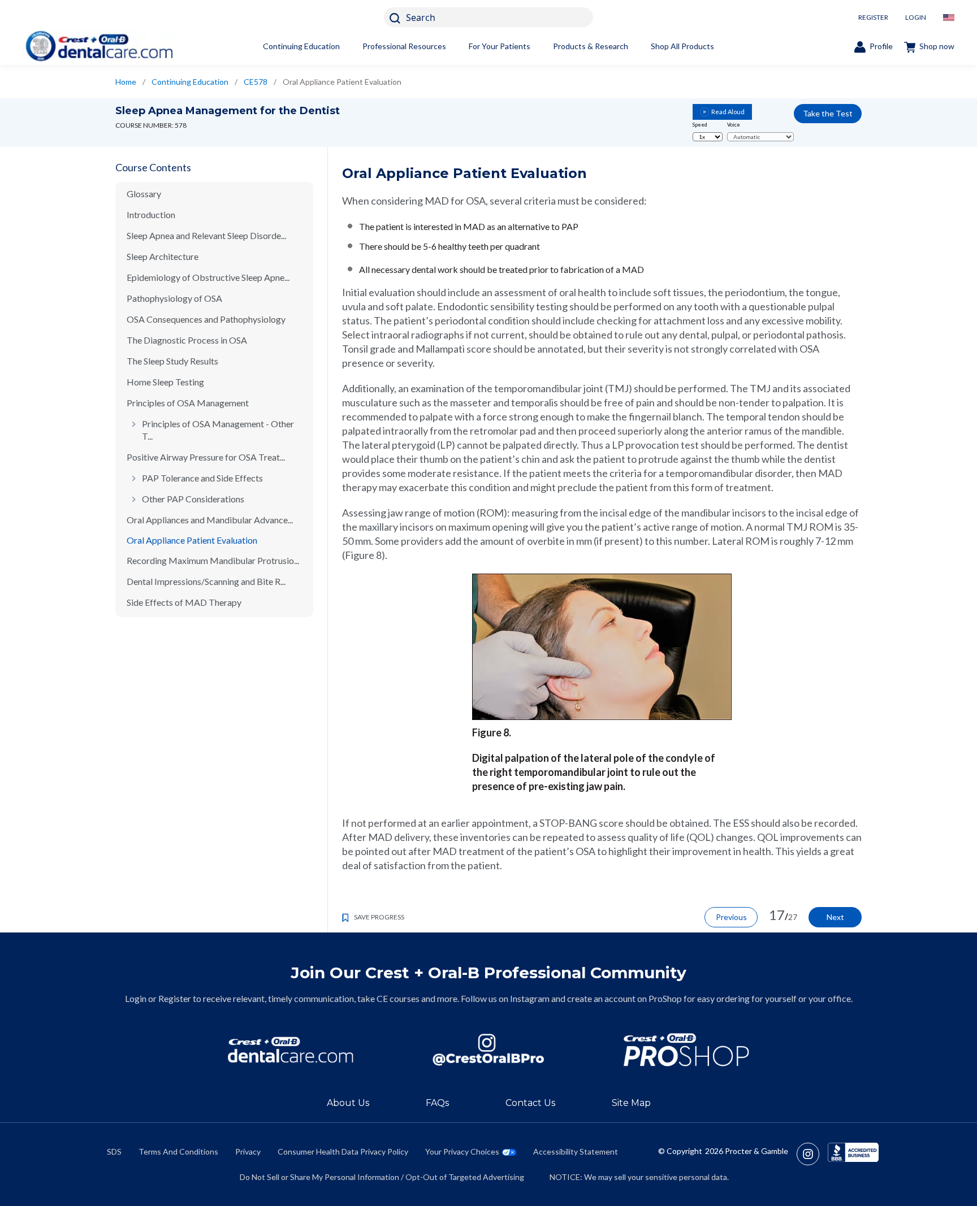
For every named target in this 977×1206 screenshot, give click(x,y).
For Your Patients (499, 46)
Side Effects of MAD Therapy (184, 602)
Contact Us (530, 1102)
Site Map (631, 1102)
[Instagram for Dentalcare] (488, 1050)
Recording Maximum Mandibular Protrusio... (213, 560)
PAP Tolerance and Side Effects (202, 477)
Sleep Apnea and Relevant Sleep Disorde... (206, 235)
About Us (348, 1102)
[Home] (99, 46)
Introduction (151, 214)
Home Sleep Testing (165, 381)
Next (835, 917)
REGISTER (873, 17)
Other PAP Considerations (193, 498)
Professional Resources (404, 46)
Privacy (248, 1151)
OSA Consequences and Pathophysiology (206, 319)
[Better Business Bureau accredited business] (853, 1154)
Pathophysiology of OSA (174, 298)
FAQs (437, 1102)
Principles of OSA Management (188, 402)
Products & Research (590, 46)
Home (125, 81)
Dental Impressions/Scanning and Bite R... (206, 581)
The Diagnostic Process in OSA (187, 340)
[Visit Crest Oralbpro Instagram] (812, 1154)
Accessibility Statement (575, 1151)
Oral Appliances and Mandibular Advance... (210, 519)
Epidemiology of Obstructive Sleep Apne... (208, 277)
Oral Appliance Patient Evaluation (192, 540)
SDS (114, 1151)
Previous (731, 917)
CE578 (255, 81)
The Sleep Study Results (172, 360)
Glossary (144, 193)
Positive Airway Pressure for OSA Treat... (206, 457)
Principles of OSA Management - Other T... (218, 429)
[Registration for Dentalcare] (291, 1050)
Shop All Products (682, 46)
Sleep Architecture (162, 256)
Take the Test (828, 113)
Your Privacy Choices (462, 1151)
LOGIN (915, 17)
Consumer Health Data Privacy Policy (343, 1151)
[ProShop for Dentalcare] (686, 1050)
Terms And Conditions (178, 1151)
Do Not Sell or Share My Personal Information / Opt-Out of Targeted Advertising (382, 1177)
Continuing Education (301, 46)
